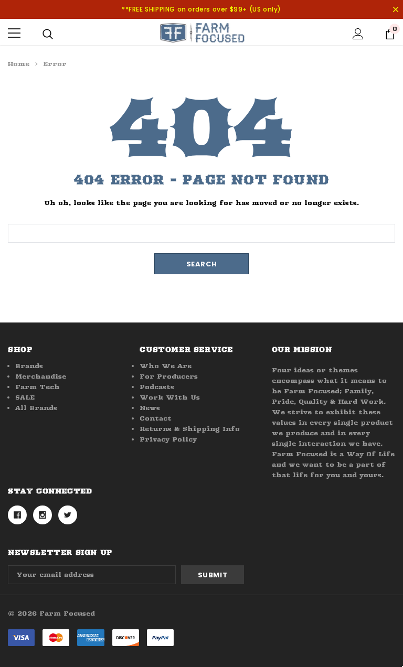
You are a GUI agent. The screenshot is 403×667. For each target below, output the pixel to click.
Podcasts (157, 387)
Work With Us (170, 397)
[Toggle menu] (14, 33)
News (150, 408)
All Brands (36, 408)
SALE (25, 397)
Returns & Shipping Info (190, 429)
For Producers (169, 376)
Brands (29, 366)
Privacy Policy (168, 439)
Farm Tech (37, 387)
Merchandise (40, 376)
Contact (156, 418)
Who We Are (166, 366)
